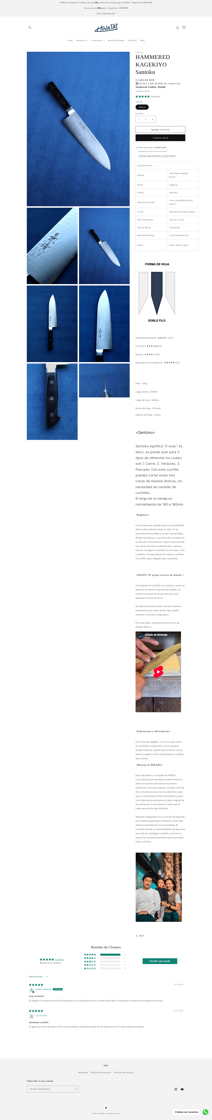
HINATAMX (101, 1113)
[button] (30, 27)
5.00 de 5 (59, 959)
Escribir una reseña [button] (160, 961)
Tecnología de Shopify (112, 1113)
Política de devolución (100, 1072)
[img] (36, 984)
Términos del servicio (124, 1072)
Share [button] (141, 935)
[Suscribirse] (75, 1089)
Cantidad (139, 113)
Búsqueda (83, 1072)
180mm (142, 107)
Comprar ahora (160, 137)
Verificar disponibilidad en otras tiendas (157, 155)
